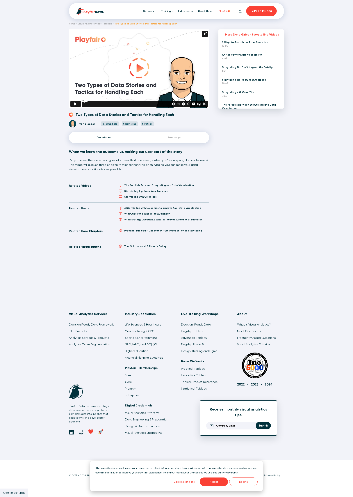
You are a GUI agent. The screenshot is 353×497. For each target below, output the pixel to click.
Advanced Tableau (194, 337)
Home (72, 23)
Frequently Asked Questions (256, 337)
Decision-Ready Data (196, 324)
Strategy (147, 124)
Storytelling (129, 124)
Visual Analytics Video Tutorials (95, 23)
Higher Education (136, 351)
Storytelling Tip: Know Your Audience (146, 191)
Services (148, 11)
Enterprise (132, 395)
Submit (263, 425)
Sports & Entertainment (141, 337)
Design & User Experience (142, 426)
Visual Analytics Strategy (142, 413)
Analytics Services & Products (89, 337)
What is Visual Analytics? (254, 324)
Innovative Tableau (194, 375)
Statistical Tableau (194, 388)
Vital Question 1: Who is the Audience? (147, 213)
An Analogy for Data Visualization (242, 54)
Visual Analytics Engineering (144, 432)
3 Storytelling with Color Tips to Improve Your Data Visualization (162, 208)
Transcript (174, 137)
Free (128, 375)
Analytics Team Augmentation (89, 344)
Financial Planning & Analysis (144, 357)
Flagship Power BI (192, 344)
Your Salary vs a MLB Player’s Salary (145, 246)
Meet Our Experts (249, 331)
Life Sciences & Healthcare (143, 324)
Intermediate (110, 124)
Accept (214, 481)
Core (128, 382)
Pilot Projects (78, 331)
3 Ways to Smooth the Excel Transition (245, 42)
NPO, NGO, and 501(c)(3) (141, 344)
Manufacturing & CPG (139, 331)
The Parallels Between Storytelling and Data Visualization (159, 185)
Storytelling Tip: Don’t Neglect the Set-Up (247, 67)
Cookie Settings (14, 492)
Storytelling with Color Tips (140, 196)
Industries (184, 11)
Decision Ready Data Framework (91, 324)
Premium (130, 388)
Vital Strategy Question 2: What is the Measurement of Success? (163, 219)
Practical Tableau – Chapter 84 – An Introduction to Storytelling (163, 230)
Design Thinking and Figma (199, 351)
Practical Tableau (193, 368)
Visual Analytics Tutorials (254, 344)
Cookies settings (184, 481)
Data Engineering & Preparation (146, 419)
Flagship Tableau (192, 331)
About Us (204, 11)
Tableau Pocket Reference (199, 382)
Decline (243, 481)
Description (104, 137)
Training (166, 11)
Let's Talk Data (261, 11)
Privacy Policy (230, 472)
